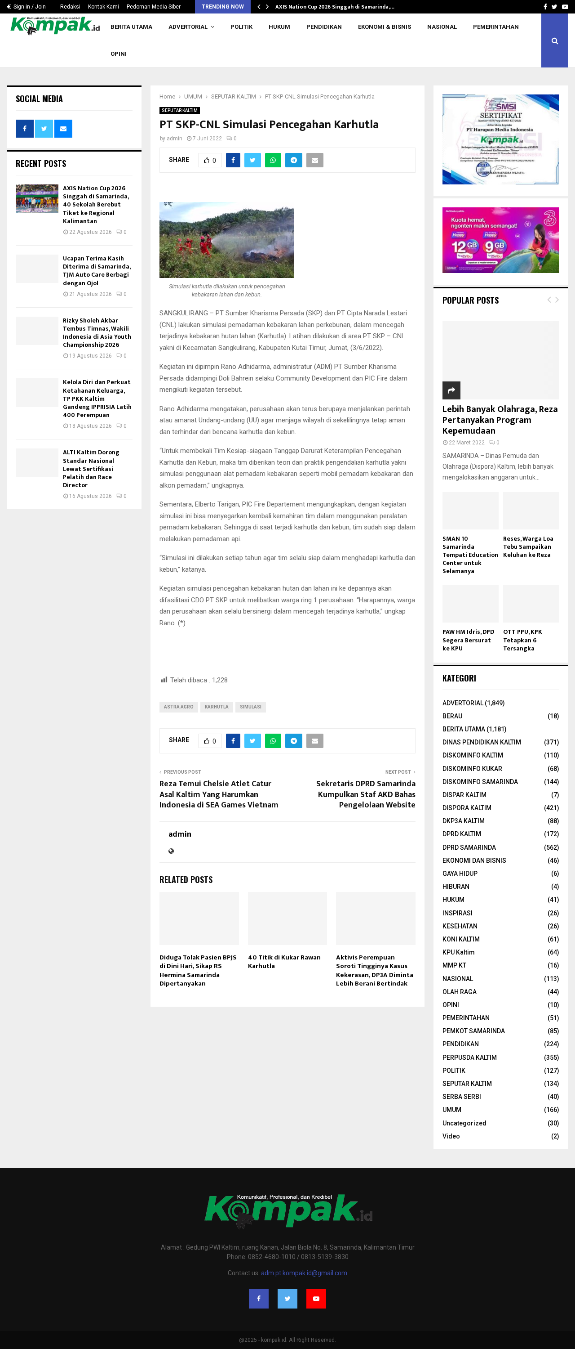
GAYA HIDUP (460, 873)
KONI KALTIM (461, 939)
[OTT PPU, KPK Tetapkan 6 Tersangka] (531, 604)
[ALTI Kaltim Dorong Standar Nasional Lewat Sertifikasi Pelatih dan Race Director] (37, 462)
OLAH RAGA (459, 991)
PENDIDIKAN (324, 26)
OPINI (119, 53)
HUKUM (279, 26)
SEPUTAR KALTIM (180, 110)
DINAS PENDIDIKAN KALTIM (481, 742)
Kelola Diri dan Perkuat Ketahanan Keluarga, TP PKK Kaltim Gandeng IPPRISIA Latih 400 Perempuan (97, 398)
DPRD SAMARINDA (469, 847)
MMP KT (454, 965)
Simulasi (250, 706)
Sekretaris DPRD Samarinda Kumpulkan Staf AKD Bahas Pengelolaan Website (366, 794)
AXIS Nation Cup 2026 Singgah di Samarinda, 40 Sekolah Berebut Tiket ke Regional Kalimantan (95, 204)
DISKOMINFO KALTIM (472, 755)
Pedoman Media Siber (154, 7)
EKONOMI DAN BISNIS (474, 860)
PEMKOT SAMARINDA (473, 1031)
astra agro (179, 706)
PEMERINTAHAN (496, 26)
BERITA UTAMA (131, 26)
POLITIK (241, 26)
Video (451, 1136)
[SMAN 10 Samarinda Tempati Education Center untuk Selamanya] (470, 510)
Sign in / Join (29, 7)
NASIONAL (442, 26)
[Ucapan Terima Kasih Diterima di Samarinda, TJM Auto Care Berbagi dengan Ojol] (37, 269)
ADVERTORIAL (188, 26)
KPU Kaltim (458, 952)
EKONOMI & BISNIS (384, 26)
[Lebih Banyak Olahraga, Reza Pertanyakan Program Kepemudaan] (500, 360)
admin (174, 138)
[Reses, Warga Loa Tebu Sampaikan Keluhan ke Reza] (531, 510)
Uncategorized (464, 1123)
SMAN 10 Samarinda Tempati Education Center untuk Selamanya (470, 554)
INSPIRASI (457, 913)
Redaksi (70, 7)
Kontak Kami (103, 7)
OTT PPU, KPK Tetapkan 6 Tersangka (522, 640)
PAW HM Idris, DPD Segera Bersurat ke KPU (468, 640)
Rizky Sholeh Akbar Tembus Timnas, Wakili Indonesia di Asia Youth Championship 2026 (97, 332)
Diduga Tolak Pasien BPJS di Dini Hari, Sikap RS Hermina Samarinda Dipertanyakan (198, 971)
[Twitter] (287, 1299)
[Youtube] (316, 1299)
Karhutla (217, 706)
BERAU (452, 716)
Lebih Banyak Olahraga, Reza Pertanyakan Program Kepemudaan (500, 420)
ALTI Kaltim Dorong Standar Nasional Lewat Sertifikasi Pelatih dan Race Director (91, 468)
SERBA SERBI (461, 1096)
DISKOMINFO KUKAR (472, 768)
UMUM (451, 1109)
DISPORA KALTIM (466, 807)
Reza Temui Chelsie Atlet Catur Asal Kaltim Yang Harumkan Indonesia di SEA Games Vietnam (219, 794)
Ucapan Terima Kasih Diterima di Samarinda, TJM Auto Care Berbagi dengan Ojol (96, 270)
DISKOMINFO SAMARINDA (480, 781)
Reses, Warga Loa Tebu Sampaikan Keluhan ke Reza (528, 546)
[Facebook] (259, 1299)
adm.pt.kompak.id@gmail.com (304, 1273)
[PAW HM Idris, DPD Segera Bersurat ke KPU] (470, 604)
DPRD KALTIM (461, 834)
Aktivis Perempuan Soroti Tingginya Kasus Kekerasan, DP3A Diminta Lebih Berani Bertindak (374, 971)
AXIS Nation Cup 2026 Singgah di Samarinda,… (334, 6)
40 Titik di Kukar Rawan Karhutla (284, 962)
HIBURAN (455, 886)
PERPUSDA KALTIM (469, 1057)
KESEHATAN (460, 926)
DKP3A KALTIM (463, 821)
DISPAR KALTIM (464, 794)
